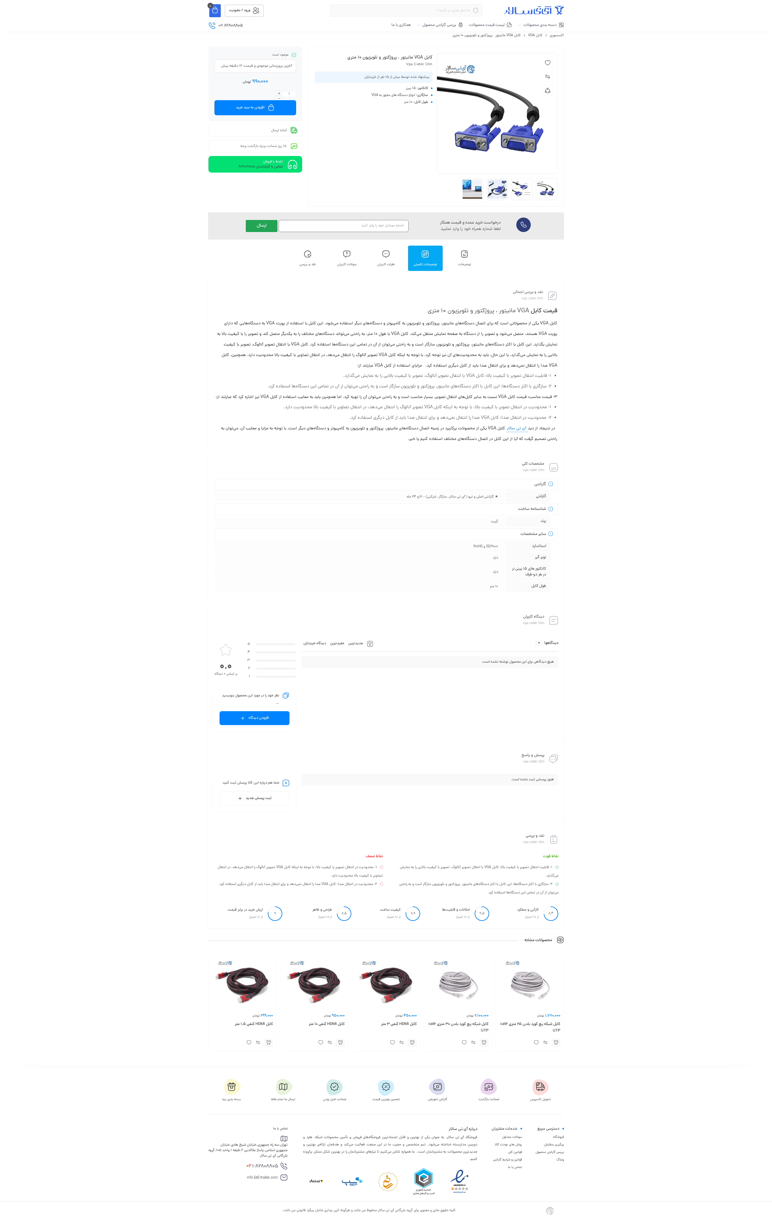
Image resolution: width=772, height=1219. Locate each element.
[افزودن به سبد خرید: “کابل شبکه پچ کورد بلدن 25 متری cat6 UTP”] (555, 1042)
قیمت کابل (544, 311)
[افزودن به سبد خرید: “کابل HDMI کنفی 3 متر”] (412, 1042)
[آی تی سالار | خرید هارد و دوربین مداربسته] (534, 10)
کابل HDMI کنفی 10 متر (327, 1024)
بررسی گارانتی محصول (550, 1152)
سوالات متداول (512, 1137)
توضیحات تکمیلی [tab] (425, 264)
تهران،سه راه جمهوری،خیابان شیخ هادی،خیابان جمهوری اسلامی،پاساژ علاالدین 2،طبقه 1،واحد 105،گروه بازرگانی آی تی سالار (248, 1150)
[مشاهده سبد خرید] (215, 10)
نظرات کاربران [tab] (386, 264)
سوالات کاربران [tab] (346, 264)
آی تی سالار (517, 428)
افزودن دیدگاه (258, 718)
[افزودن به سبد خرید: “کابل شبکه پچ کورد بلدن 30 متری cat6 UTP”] (484, 1042)
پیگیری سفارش (554, 1144)
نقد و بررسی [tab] (307, 264)
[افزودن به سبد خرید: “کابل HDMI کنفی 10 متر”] (340, 1042)
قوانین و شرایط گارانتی (507, 1159)
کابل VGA (535, 35)
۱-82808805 (262, 1166)
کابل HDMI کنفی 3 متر (399, 1024)
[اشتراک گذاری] (547, 90)
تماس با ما (515, 1167)
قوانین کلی (515, 1152)
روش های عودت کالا (508, 1144)
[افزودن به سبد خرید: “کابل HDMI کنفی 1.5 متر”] (268, 1042)
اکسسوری (557, 35)
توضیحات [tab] (464, 264)
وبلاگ (560, 1159)
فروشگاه (558, 1137)
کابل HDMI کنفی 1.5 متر (254, 1024)
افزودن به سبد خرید (250, 107)
